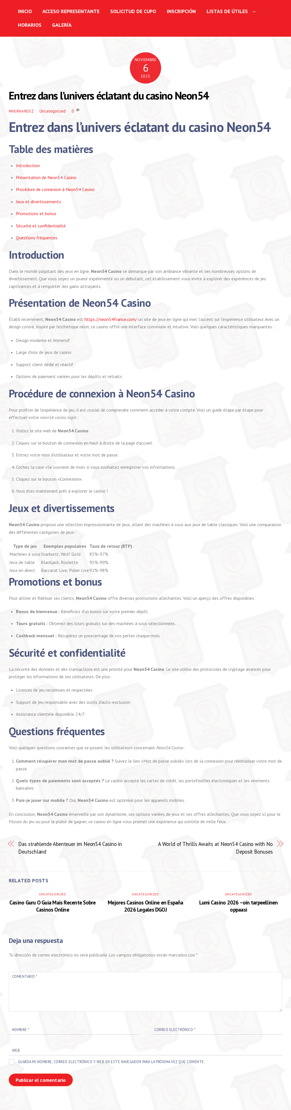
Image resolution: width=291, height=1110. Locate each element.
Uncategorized (53, 111)
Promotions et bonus (36, 213)
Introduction (28, 165)
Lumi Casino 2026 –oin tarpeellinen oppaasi (238, 906)
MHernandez (21, 111)
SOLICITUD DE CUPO (133, 11)
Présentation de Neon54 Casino (46, 177)
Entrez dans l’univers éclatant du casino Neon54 (109, 95)
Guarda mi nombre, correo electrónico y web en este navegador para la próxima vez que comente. (111, 1061)
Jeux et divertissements (38, 201)
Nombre (20, 1029)
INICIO (25, 11)
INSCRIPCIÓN (181, 11)
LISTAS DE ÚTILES (227, 11)
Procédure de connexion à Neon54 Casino (55, 189)
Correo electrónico (174, 1029)
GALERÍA (62, 25)
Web (16, 1050)
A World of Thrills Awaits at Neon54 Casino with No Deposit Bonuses (215, 848)
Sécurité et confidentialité (41, 226)
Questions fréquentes (36, 237)
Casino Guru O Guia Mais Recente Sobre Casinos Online (52, 906)
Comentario (24, 976)
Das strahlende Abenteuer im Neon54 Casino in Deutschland (70, 848)
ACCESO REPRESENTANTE (70, 11)
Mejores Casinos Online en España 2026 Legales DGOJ (145, 906)
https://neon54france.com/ (110, 319)
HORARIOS (29, 25)
